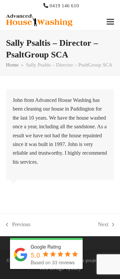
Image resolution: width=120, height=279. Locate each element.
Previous (18, 225)
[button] (110, 21)
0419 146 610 (64, 5)
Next (103, 225)
